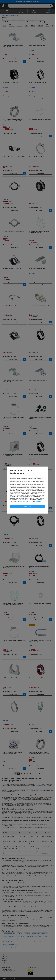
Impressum (38, 501)
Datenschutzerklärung (23, 501)
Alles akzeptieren (27, 506)
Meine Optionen (27, 509)
